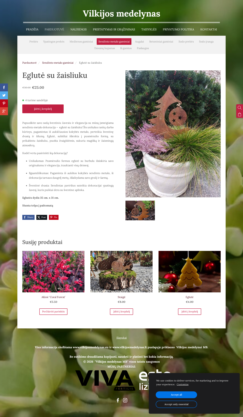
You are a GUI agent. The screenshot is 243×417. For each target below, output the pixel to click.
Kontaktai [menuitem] (208, 29)
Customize (183, 384)
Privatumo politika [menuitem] (178, 29)
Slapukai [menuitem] (121, 337)
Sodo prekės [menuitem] (186, 41)
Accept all (176, 394)
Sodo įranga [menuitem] (206, 41)
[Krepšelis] (239, 114)
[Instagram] (125, 400)
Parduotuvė (29, 62)
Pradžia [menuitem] (32, 29)
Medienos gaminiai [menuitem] (81, 41)
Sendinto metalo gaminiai (58, 62)
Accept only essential (176, 404)
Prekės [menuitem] (33, 41)
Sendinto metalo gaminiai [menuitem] (114, 41)
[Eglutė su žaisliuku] (140, 210)
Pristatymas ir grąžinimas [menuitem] (114, 29)
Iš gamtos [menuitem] (126, 48)
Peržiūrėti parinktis (53, 311)
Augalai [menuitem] (139, 41)
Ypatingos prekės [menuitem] (53, 41)
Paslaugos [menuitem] (143, 48)
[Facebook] (118, 400)
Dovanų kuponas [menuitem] (104, 48)
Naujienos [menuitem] (78, 29)
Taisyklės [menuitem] (149, 29)
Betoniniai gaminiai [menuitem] (161, 41)
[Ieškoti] (239, 107)
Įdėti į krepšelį (43, 108)
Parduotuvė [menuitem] (54, 29)
